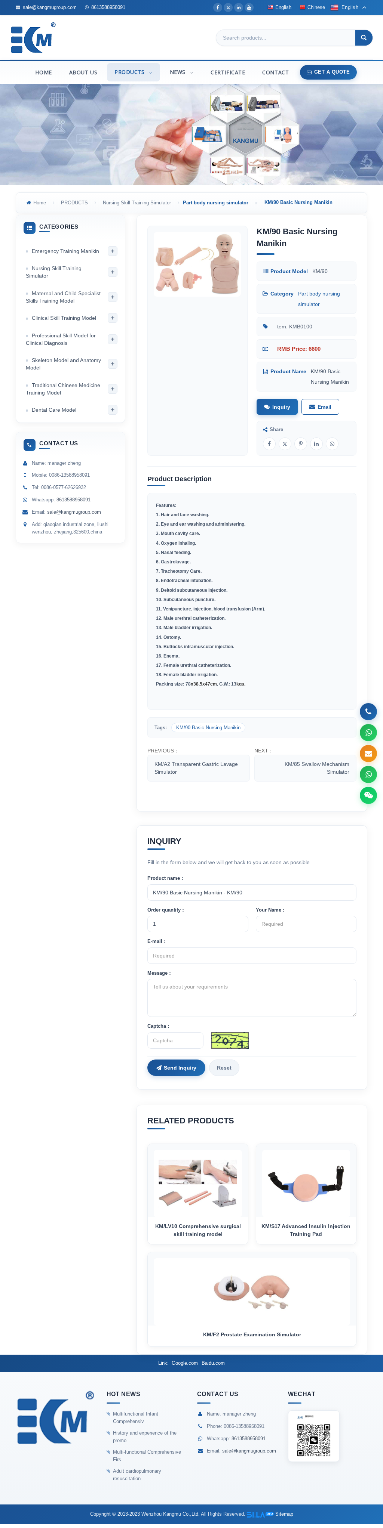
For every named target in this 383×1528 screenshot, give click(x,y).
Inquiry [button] (281, 407)
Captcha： (159, 1026)
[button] (150, 72)
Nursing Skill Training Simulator (137, 202)
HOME (43, 72)
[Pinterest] (300, 443)
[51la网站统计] (260, 1514)
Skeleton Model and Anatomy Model (63, 364)
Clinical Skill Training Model (64, 318)
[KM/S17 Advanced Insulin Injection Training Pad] (306, 1180)
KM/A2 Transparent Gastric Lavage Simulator (196, 768)
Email (324, 407)
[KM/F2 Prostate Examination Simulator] (252, 1289)
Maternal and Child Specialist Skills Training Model (63, 297)
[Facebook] (217, 7)
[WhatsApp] (332, 443)
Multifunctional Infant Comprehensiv (135, 1417)
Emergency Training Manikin (65, 251)
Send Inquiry (180, 1068)
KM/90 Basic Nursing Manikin (208, 727)
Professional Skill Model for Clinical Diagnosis (61, 339)
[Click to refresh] (230, 1040)
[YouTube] (249, 7)
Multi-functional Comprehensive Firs (147, 1455)
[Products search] (364, 38)
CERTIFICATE (228, 72)
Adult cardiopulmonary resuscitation (137, 1474)
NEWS (178, 71)
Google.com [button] (185, 1363)
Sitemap (284, 1514)
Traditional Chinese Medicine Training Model (63, 389)
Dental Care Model (54, 410)
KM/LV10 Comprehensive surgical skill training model (198, 1230)
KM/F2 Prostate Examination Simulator (252, 1334)
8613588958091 (108, 7)
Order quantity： (166, 910)
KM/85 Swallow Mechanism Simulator (317, 768)
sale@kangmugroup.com (50, 7)
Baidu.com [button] (213, 1363)
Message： (159, 973)
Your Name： (271, 910)
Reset (224, 1068)
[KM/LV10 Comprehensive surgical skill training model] (198, 1180)
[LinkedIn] (238, 7)
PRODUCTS (130, 71)
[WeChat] (368, 795)
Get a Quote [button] (332, 72)
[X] (228, 7)
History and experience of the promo (145, 1436)
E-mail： (157, 941)
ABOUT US (83, 72)
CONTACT (275, 72)
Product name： (166, 878)
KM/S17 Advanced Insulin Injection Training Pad (305, 1230)
